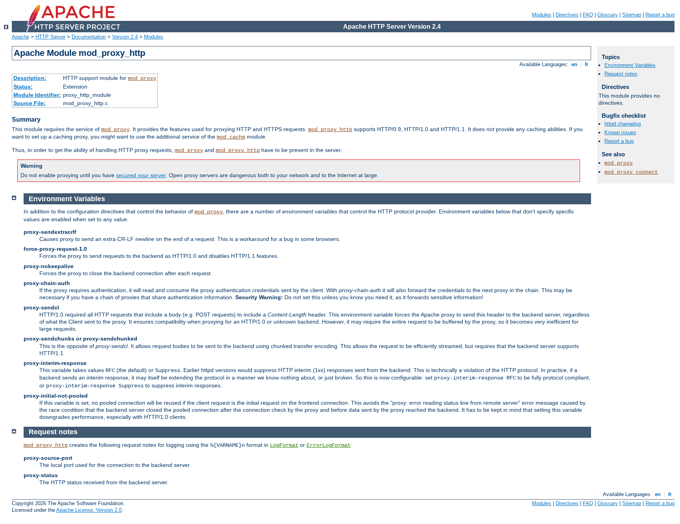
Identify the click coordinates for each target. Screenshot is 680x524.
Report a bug (659, 15)
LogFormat (284, 445)
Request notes (621, 74)
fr (586, 64)
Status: (23, 86)
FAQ (588, 15)
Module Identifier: (37, 95)
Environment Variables (630, 65)
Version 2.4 (125, 37)
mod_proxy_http (330, 129)
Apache (20, 37)
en (574, 64)
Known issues (620, 132)
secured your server (141, 175)
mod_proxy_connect (631, 172)
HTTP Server (50, 37)
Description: (29, 78)
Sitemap (631, 15)
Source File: (29, 103)
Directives (567, 15)
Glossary (607, 15)
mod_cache (231, 137)
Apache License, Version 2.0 (89, 510)
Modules (541, 15)
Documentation (89, 37)
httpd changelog (622, 124)
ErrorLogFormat (329, 445)
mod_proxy (142, 78)
